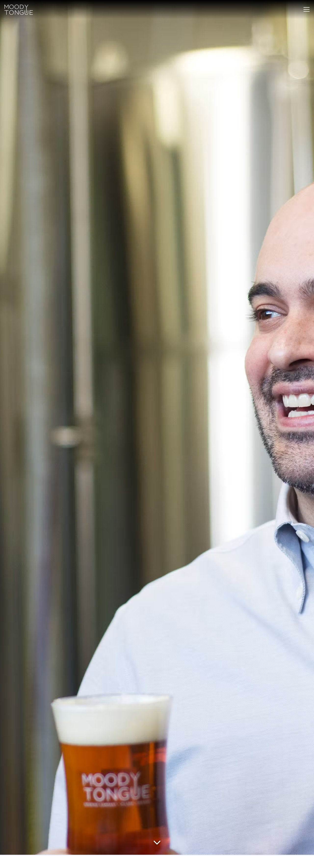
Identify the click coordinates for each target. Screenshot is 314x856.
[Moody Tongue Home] (18, 9)
